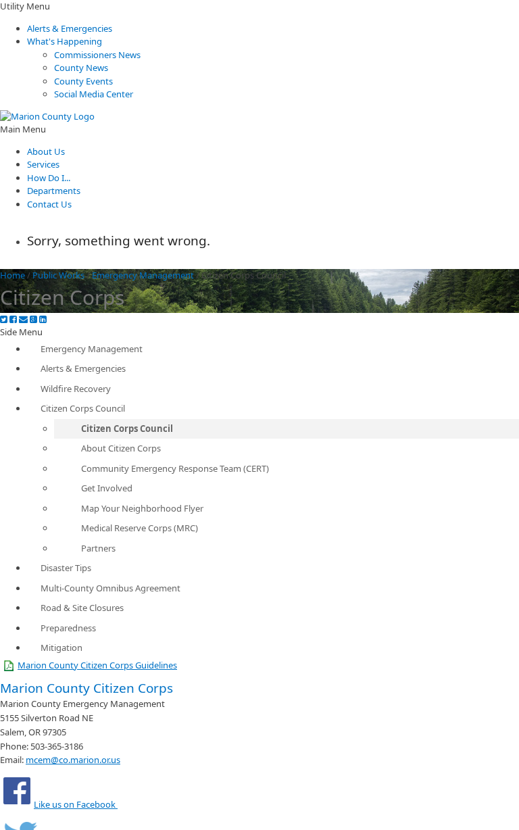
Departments (53, 191)
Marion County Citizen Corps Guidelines (97, 665)
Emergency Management (143, 275)
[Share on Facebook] (13, 319)
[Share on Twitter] (3, 319)
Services (43, 164)
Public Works (58, 275)
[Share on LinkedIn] (43, 319)
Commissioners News (97, 55)
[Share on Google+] (33, 319)
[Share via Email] (23, 319)
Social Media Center (93, 94)
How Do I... (48, 178)
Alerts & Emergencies (69, 28)
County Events (83, 81)
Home (12, 275)
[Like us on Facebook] (17, 804)
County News (81, 68)
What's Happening (64, 41)
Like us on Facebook (76, 804)
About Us (46, 151)
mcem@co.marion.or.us (73, 760)
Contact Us (49, 204)
